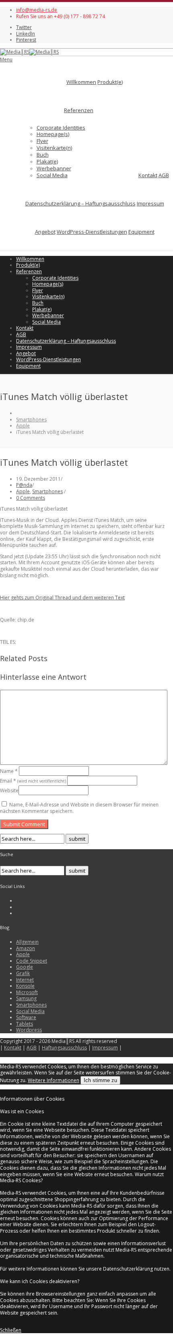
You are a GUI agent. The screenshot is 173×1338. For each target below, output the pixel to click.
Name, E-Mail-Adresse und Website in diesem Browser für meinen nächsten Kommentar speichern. (79, 808)
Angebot (45, 231)
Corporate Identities (61, 127)
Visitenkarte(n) (54, 147)
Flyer (42, 140)
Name (9, 771)
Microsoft (27, 992)
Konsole (25, 985)
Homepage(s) (53, 134)
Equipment (141, 231)
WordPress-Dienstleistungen (92, 231)
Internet (25, 979)
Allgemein (27, 941)
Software (26, 1017)
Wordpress (29, 1029)
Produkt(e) (110, 82)
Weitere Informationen (53, 1080)
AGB (164, 175)
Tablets (24, 1023)
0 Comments (30, 497)
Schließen (10, 1330)
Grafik (23, 973)
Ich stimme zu (100, 1080)
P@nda (24, 485)
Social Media (52, 175)
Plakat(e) (47, 161)
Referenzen (78, 110)
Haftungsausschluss (64, 1047)
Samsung (26, 998)
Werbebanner (54, 168)
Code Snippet (31, 960)
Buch (43, 154)
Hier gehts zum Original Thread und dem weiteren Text (62, 597)
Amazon (25, 948)
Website (9, 790)
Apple (23, 425)
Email (33, 780)
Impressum (150, 203)
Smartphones (31, 419)
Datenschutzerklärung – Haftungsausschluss (80, 203)
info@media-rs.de (36, 9)
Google (24, 966)
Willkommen (81, 82)
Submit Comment (24, 824)
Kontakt (147, 175)
